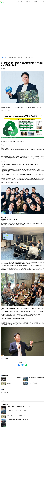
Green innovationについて (10, 1)
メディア (30, 1)
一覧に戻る (22, 369)
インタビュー (3, 400)
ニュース (33, 1)
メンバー (27, 1)
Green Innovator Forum (5, 392)
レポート (2, 397)
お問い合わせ (37, 1)
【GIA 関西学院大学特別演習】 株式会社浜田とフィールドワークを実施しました (36, 383)
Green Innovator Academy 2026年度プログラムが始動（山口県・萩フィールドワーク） (14, 378)
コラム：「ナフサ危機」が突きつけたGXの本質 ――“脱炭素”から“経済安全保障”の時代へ (20, 424)
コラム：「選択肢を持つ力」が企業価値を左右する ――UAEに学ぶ (36, 378)
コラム (2, 395)
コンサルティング (22, 1)
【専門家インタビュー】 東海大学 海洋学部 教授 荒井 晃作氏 (14, 383)
